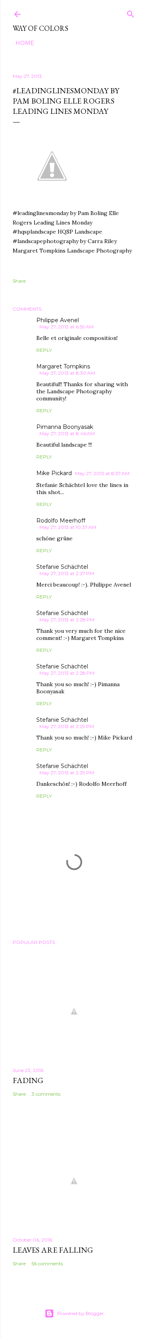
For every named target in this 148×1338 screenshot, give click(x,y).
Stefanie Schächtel (62, 566)
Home (24, 43)
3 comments (46, 1094)
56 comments (47, 1263)
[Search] (130, 12)
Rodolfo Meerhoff (60, 520)
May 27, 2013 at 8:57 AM (102, 473)
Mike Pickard (54, 473)
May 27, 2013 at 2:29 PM (66, 726)
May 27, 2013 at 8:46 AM (67, 433)
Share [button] (19, 281)
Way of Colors (40, 28)
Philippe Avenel (57, 320)
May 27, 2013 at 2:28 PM (66, 620)
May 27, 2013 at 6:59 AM (66, 327)
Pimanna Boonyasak (64, 426)
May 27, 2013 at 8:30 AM (67, 373)
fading (28, 1080)
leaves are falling (53, 1250)
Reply (44, 350)
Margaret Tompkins (63, 366)
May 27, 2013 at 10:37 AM (67, 527)
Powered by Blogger (80, 1313)
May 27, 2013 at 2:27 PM (66, 573)
